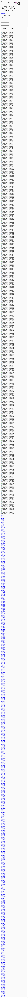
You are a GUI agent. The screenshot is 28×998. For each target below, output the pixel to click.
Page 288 (3, 913)
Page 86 (3, 633)
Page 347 (3, 995)
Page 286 (3, 910)
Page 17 (3, 537)
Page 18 (3, 538)
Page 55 (3, 590)
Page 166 (3, 744)
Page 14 (3, 533)
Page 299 (3, 928)
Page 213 (3, 809)
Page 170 (3, 749)
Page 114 (3, 672)
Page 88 (3, 636)
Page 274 (3, 894)
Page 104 (3, 658)
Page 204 (3, 797)
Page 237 (3, 842)
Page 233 (3, 837)
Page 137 (3, 704)
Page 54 (3, 588)
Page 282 (3, 905)
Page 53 (3, 587)
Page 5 (2, 520)
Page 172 (3, 752)
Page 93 (3, 642)
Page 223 (3, 823)
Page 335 (3, 978)
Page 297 (3, 926)
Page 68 (3, 608)
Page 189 (3, 776)
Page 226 (3, 827)
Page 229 (3, 831)
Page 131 (3, 695)
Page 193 (3, 781)
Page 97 (3, 648)
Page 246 (3, 855)
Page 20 (3, 541)
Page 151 (3, 723)
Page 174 (3, 755)
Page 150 (3, 722)
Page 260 (3, 874)
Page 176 (3, 758)
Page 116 (3, 674)
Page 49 (3, 581)
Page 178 (3, 760)
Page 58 (3, 594)
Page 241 (3, 848)
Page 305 (3, 937)
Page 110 (3, 666)
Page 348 (3, 996)
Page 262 (3, 877)
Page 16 (3, 536)
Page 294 (3, 921)
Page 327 (3, 967)
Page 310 (3, 944)
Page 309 (3, 942)
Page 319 (3, 956)
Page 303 (3, 934)
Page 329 (3, 970)
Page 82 (3, 627)
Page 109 (3, 665)
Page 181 (3, 765)
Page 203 (3, 795)
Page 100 (3, 652)
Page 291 (3, 917)
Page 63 (3, 601)
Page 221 (3, 820)
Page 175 (3, 756)
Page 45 (3, 576)
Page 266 (3, 883)
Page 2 (2, 516)
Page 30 (3, 555)
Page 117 (3, 676)
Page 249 (3, 859)
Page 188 (3, 774)
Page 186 (3, 772)
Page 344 (3, 991)
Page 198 (3, 788)
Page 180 (3, 763)
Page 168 (3, 747)
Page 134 (3, 699)
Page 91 (3, 640)
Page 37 (3, 565)
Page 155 (3, 729)
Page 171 (3, 751)
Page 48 (3, 580)
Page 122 (3, 683)
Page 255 (3, 867)
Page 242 (3, 849)
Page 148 (3, 719)
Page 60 (3, 597)
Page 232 (3, 835)
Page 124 (3, 686)
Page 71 (3, 612)
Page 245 (3, 853)
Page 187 (3, 773)
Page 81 (3, 626)
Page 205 (3, 798)
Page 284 (3, 908)
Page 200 (3, 791)
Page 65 (3, 604)
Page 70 (3, 611)
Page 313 (3, 948)
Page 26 (3, 550)
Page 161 (3, 737)
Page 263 (3, 878)
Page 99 (3, 651)
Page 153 (3, 726)
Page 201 (3, 792)
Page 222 (3, 821)
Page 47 (3, 579)
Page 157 (3, 731)
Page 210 (3, 805)
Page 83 (3, 629)
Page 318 (3, 955)
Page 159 (3, 734)
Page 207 (3, 801)
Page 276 (3, 896)
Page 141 (3, 709)
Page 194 (3, 783)
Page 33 (3, 559)
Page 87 (3, 634)
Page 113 (3, 670)
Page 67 (3, 606)
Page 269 (3, 887)
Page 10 (3, 527)
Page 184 (3, 769)
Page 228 (3, 830)
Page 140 (3, 708)
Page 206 (3, 799)
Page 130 (3, 694)
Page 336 (3, 980)
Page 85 (3, 631)
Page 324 (3, 963)
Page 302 (3, 932)
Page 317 (3, 953)
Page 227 (3, 828)
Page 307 (3, 939)
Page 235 (3, 840)
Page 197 (3, 787)
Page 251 (3, 862)
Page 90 (3, 638)
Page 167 (3, 745)
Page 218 (3, 816)
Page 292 (3, 919)
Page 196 (3, 785)
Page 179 (3, 762)
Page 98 (3, 649)
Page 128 (3, 691)
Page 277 (3, 898)
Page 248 (3, 858)
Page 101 (3, 654)
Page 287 (3, 912)
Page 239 (3, 845)
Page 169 (3, 748)
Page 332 (3, 974)
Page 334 (3, 977)
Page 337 (3, 981)
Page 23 (3, 545)
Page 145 (3, 715)
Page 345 (3, 992)
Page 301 (3, 931)
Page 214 (3, 810)
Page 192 (3, 780)
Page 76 (3, 619)
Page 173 (3, 753)
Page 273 (3, 892)
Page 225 (3, 826)
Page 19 (3, 540)
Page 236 (3, 841)
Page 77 (3, 620)
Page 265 (3, 881)
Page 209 (3, 803)
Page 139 (3, 706)
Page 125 (3, 687)
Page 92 (3, 641)
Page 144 (3, 713)
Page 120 (3, 680)
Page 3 (2, 518)
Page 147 (3, 717)
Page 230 (3, 833)
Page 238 (3, 844)
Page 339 (3, 984)
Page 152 (3, 724)
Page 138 (3, 705)
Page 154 (3, 727)
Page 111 (3, 667)
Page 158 (3, 733)
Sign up (4, 24)
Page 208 (3, 802)
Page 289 (3, 914)
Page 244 (3, 852)
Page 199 (3, 790)
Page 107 (3, 662)
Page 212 (3, 808)
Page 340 (3, 985)
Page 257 (3, 870)
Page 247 (3, 856)
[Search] (2, 18)
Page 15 (3, 534)
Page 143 (3, 712)
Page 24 (3, 547)
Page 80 (3, 624)
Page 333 (3, 975)
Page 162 (3, 738)
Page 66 (3, 605)
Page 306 (3, 938)
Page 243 (3, 851)
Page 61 (3, 598)
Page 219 (3, 817)
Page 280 (3, 902)
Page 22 (3, 544)
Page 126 (3, 688)
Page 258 (3, 871)
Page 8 (2, 525)
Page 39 (3, 568)
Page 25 (3, 548)
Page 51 (3, 584)
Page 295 (3, 923)
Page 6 (2, 522)
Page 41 (3, 570)
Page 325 (3, 964)
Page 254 (3, 866)
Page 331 (3, 973)
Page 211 (3, 806)
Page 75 (3, 618)
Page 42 (3, 572)
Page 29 (3, 554)
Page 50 (3, 583)
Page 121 (3, 681)
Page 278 (3, 899)
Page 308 (3, 941)
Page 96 (3, 647)
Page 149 (3, 720)
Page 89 (3, 637)
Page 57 (3, 593)
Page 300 (3, 930)
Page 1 (2, 515)
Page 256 (3, 869)
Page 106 (3, 661)
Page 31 (3, 556)
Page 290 (3, 916)
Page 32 (3, 558)
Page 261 (3, 876)
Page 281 (3, 903)
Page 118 (3, 677)
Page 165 (3, 742)
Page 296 (3, 924)
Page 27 (3, 551)
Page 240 (3, 846)
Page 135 (3, 701)
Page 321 (3, 959)
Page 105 (3, 659)
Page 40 (3, 569)
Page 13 (3, 531)
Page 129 (3, 692)
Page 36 (3, 563)
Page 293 (3, 920)
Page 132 (3, 697)
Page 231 (3, 834)
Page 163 (3, 740)
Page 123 (3, 684)
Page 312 (3, 946)
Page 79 (3, 623)
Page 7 (2, 523)
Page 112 (3, 669)
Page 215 (3, 812)
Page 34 (3, 561)
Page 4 (2, 519)
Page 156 (3, 730)
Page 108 (3, 663)
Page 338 (3, 982)
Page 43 (3, 573)
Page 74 (3, 616)
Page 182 (3, 766)
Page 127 (3, 690)
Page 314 (3, 949)
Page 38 (3, 566)
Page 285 (3, 909)
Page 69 (3, 609)
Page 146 (3, 716)
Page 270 (3, 888)
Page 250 (3, 860)
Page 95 (3, 645)
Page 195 (3, 784)
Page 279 (3, 901)
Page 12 (3, 530)
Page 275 (3, 895)
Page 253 (3, 864)
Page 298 (3, 927)
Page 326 (3, 966)
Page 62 (3, 599)
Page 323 (3, 962)
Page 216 (3, 813)
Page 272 (3, 891)
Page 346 (3, 994)
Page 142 (3, 710)
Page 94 (3, 644)
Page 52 (3, 586)
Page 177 (3, 759)
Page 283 (3, 906)
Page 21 (3, 543)
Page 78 (3, 622)
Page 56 (3, 591)
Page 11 (3, 529)
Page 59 (3, 595)
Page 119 (3, 679)
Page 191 (3, 778)
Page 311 (3, 945)
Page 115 (3, 673)
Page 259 (3, 873)
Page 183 (3, 767)
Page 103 (3, 656)
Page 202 (3, 794)
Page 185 (3, 770)
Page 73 (3, 615)
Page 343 (3, 989)
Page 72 (3, 613)
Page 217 (3, 815)
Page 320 (3, 957)
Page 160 (3, 735)
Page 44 (3, 575)
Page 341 (3, 987)
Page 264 (3, 880)
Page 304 (3, 935)
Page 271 (3, 889)
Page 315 (3, 951)
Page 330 (3, 971)
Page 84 (3, 630)
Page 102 (3, 655)
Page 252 (3, 863)
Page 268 (3, 885)
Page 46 (3, 577)
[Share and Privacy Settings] (2, 21)
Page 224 (3, 824)
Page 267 (3, 884)
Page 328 (3, 969)
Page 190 (3, 777)
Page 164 (3, 741)
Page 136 (3, 702)
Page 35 (3, 562)
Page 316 (3, 952)
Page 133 (3, 698)
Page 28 (3, 552)
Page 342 (3, 988)
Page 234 (3, 838)
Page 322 (3, 960)
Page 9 (2, 526)
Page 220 (3, 819)
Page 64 (3, 602)
